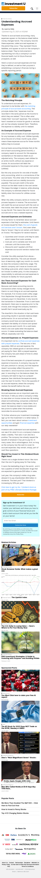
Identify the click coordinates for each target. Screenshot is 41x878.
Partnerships (19, 862)
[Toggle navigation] (37, 8)
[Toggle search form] (32, 8)
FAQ (8, 866)
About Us (5, 862)
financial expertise (27, 423)
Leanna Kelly (9, 29)
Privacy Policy (19, 534)
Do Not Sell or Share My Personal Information (25, 864)
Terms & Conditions (28, 866)
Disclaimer (27, 862)
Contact (11, 862)
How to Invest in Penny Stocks (13, 809)
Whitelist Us (35, 862)
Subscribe (13, 8)
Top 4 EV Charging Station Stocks (15, 813)
